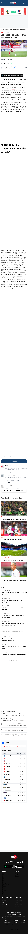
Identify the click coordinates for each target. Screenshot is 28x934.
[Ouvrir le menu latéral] (1, 3)
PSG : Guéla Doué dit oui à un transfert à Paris (14, 647)
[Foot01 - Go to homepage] (14, 857)
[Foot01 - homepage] (14, 3)
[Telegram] (10, 67)
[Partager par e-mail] (2, 71)
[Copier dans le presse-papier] (14, 67)
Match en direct (7, 922)
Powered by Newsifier (14, 929)
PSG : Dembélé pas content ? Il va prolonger (12, 601)
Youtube (15, 922)
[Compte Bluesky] (20, 862)
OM (2, 517)
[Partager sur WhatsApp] (11, 63)
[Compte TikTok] (15, 862)
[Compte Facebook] (9, 862)
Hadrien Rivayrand (8, 59)
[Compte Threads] (22, 862)
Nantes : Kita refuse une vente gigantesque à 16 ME (11, 639)
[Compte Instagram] (11, 862)
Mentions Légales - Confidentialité (14, 912)
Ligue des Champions (7, 558)
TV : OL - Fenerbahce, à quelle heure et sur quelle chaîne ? (13, 655)
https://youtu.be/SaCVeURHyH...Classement (16, 468)
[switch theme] (24, 3)
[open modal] (26, 3)
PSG (2, 32)
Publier (14, 461)
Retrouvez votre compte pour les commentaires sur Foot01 (14, 917)
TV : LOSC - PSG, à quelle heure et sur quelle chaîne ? (13, 616)
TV (2, 578)
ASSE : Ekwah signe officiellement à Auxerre (12, 631)
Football (23, 920)
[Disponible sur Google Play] (9, 866)
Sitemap (21, 925)
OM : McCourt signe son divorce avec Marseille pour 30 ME (13, 624)
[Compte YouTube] (18, 862)
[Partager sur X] (6, 67)
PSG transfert (15, 920)
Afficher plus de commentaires (14, 490)
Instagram (23, 922)
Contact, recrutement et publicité (14, 914)
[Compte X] (6, 862)
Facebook (14, 925)
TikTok (7, 925)
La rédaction (6, 920)
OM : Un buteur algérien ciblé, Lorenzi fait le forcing (14, 593)
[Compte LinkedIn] (13, 862)
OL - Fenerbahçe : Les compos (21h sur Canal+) (13, 608)
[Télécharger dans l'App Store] (19, 866)
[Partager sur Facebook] (2, 67)
